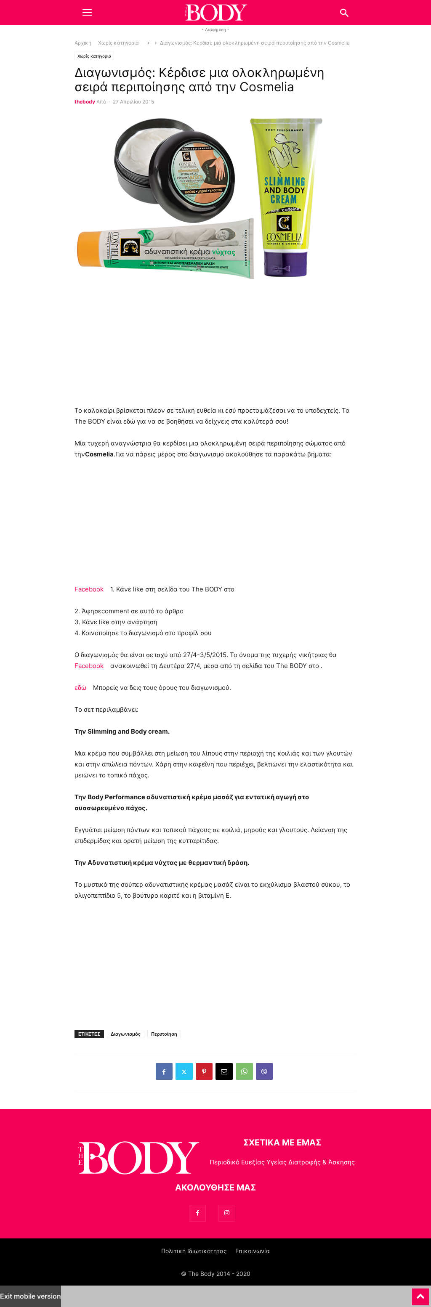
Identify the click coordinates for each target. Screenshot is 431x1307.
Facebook (89, 589)
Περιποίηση (164, 1034)
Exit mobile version (30, 1296)
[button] (87, 12)
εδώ (80, 688)
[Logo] (137, 1159)
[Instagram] (226, 1213)
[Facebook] (164, 1071)
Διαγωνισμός (126, 1034)
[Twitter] (184, 1071)
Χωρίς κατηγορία (118, 42)
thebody (84, 101)
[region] (215, 346)
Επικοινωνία (252, 1250)
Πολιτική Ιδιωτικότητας (194, 1250)
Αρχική (82, 42)
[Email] (224, 1071)
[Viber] (264, 1071)
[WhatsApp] (244, 1071)
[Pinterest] (204, 1071)
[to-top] (420, 1293)
